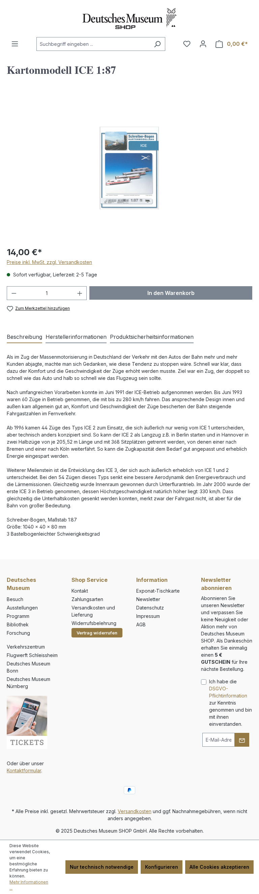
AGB (141, 624)
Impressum (148, 616)
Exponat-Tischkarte (158, 591)
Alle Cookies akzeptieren (219, 867)
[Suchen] (157, 44)
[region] (129, 167)
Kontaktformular (24, 770)
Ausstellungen (22, 607)
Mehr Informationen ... (28, 885)
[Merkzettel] (187, 44)
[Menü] (15, 44)
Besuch (15, 599)
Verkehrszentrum (26, 647)
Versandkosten (134, 811)
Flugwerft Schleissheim (32, 655)
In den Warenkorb (171, 293)
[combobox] (93, 44)
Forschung (18, 633)
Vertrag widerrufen (97, 632)
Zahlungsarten (87, 599)
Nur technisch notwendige (102, 867)
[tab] (24, 337)
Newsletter (148, 599)
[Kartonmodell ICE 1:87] (129, 168)
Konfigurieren (161, 867)
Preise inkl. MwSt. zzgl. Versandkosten (49, 262)
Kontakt (79, 591)
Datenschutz (150, 607)
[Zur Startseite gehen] (129, 18)
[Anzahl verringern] (14, 293)
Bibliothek (18, 624)
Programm (18, 616)
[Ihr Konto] (203, 44)
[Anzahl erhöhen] (80, 293)
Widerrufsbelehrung (93, 623)
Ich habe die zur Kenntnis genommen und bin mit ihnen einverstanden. (230, 703)
